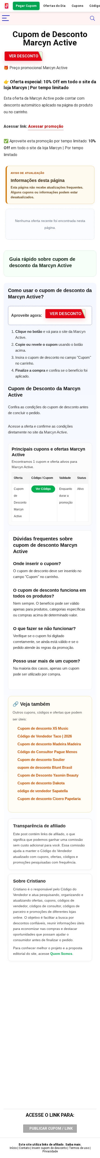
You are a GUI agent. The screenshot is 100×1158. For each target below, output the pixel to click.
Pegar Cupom (26, 6)
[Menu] (6, 18)
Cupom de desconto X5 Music (42, 728)
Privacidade (50, 1151)
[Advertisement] (50, 1025)
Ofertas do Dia (54, 6)
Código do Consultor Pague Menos (47, 752)
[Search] (92, 18)
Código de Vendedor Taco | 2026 (44, 736)
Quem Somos (61, 954)
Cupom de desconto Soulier (41, 760)
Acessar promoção (45, 126)
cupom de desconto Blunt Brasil (44, 767)
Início (13, 1148)
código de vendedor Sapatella (42, 791)
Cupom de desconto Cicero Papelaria (49, 799)
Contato (24, 1148)
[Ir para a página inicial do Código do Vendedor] (7, 5)
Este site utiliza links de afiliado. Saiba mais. (50, 1144)
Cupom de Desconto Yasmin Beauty (47, 775)
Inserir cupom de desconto (49, 1148)
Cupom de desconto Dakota (41, 783)
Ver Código (43, 489)
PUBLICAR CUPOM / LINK (51, 1128)
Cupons (77, 6)
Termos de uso (79, 1148)
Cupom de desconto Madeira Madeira (49, 744)
